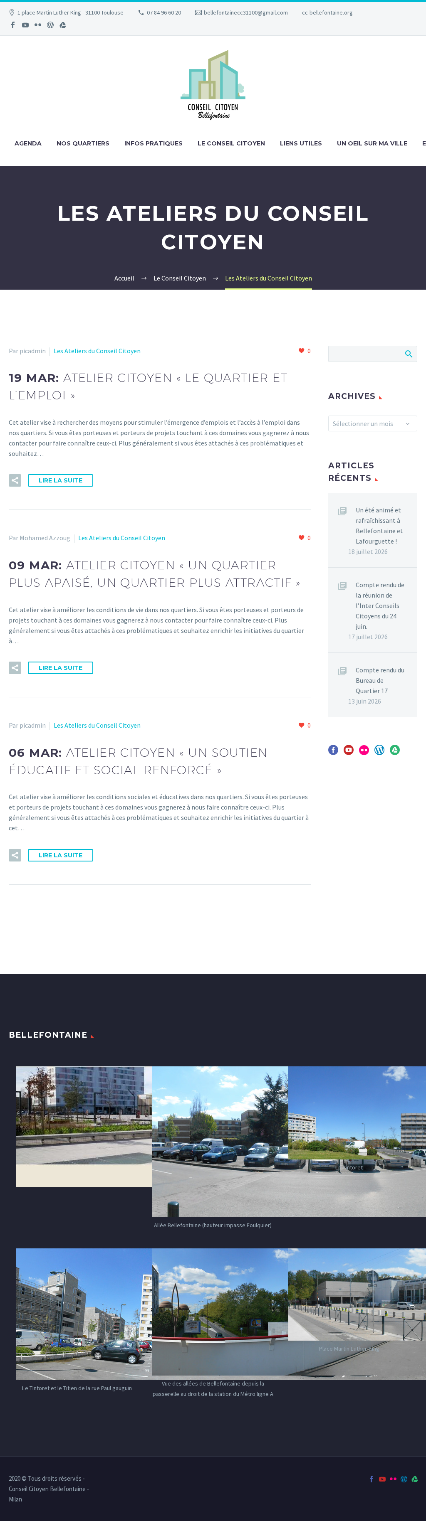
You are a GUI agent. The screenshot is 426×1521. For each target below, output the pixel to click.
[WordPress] (50, 25)
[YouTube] (25, 25)
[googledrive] (395, 752)
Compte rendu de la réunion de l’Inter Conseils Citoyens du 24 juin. (380, 605)
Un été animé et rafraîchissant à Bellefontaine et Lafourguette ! (379, 525)
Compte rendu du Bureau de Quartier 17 (380, 680)
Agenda (28, 143)
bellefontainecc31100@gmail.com (246, 12)
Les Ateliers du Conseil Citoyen (97, 351)
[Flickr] (38, 25)
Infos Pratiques (153, 143)
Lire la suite (60, 480)
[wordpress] (379, 752)
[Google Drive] (63, 25)
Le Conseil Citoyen (231, 143)
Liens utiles (301, 143)
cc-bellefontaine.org (327, 12)
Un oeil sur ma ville (372, 143)
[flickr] (364, 752)
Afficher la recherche (408, 354)
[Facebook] (13, 25)
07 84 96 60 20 (164, 12)
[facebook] (333, 752)
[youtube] (349, 752)
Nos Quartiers (83, 143)
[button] (15, 480)
